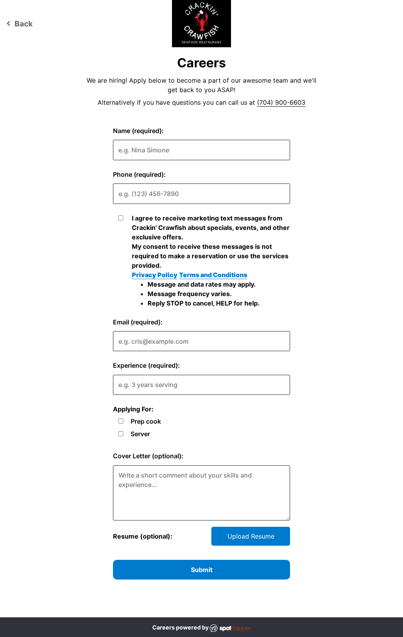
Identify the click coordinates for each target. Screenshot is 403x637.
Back (18, 23)
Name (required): (138, 131)
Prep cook (146, 421)
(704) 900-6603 (281, 102)
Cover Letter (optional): (148, 456)
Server (140, 434)
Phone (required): (139, 174)
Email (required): (138, 322)
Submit (202, 570)
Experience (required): (146, 365)
